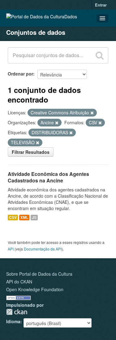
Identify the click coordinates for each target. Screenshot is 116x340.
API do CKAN (19, 281)
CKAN (16, 312)
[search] (100, 55)
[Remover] (92, 112)
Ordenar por (20, 74)
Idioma (13, 321)
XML (24, 217)
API (11, 248)
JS (34, 217)
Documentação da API (43, 248)
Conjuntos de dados (35, 32)
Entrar (101, 5)
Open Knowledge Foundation (34, 289)
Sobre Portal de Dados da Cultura (39, 274)
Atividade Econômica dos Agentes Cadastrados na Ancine (48, 177)
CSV (13, 217)
